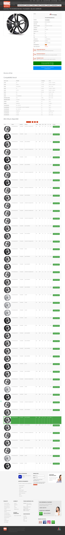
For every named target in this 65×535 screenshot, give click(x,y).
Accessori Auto (6, 520)
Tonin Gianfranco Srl (16, 528)
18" (32, 121)
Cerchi (33, 5)
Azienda (15, 503)
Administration (15, 531)
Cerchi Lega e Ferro (7, 504)
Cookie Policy (23, 530)
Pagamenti (15, 504)
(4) (59, 5)
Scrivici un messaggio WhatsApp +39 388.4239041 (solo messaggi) (47, 63)
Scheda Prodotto (56, 126)
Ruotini (48, 5)
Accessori (43, 5)
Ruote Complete (21, 5)
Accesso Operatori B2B (17, 515)
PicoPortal (13, 530)
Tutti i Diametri (29, 121)
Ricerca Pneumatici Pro (7, 516)
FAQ (14, 506)
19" (34, 121)
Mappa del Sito (16, 509)
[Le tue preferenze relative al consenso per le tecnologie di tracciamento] (1, 401)
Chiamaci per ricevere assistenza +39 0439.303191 (47, 68)
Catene (38, 5)
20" (37, 121)
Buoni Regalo (54, 5)
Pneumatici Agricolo (7, 514)
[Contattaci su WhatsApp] (63, 386)
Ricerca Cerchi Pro (7, 506)
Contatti (15, 507)
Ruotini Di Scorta (6, 517)
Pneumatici (28, 5)
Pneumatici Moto (6, 513)
